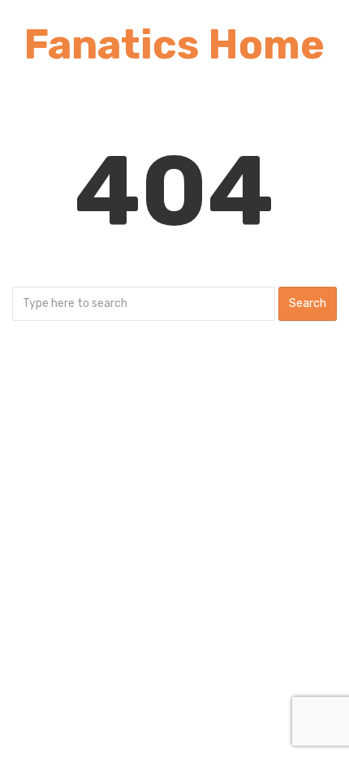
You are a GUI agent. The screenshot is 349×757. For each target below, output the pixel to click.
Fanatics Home (174, 44)
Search (307, 303)
